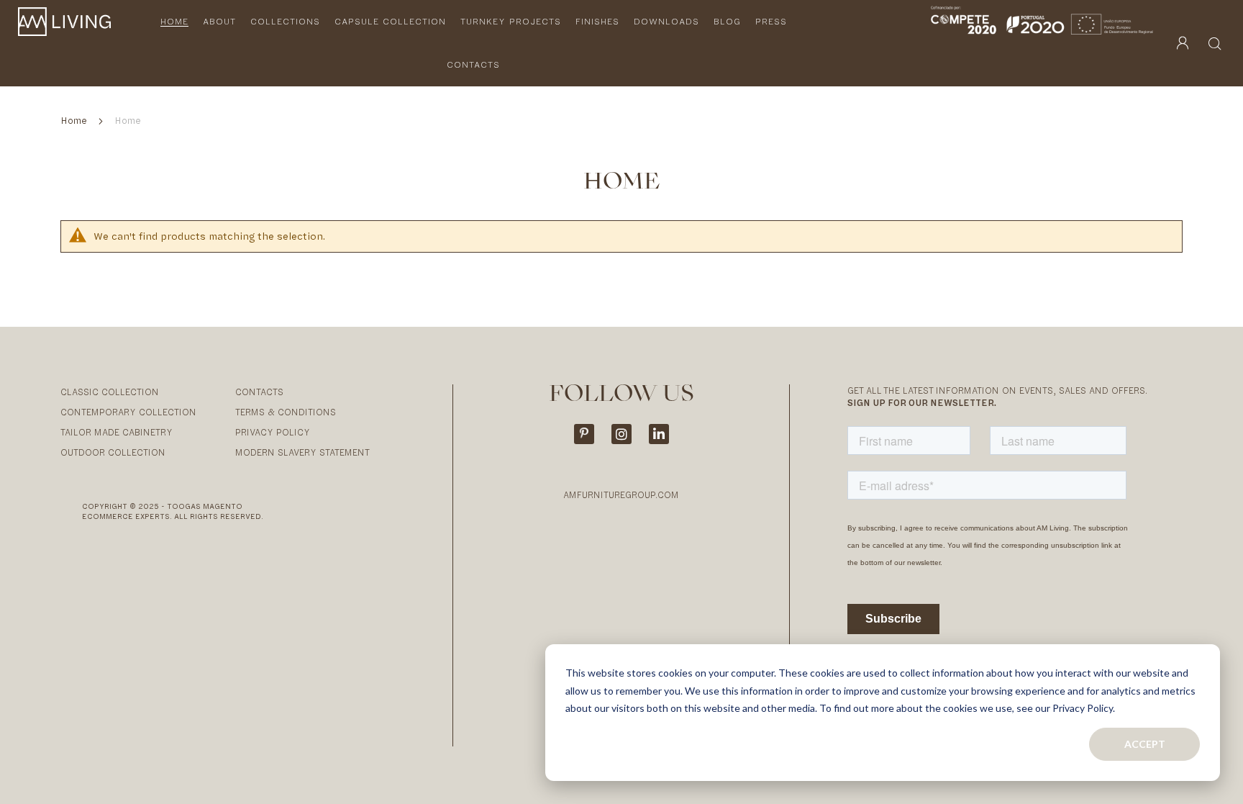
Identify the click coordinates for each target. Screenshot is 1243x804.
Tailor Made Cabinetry (116, 432)
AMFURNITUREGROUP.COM (621, 495)
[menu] (480, 43)
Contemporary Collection (128, 412)
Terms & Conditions (285, 412)
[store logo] (64, 43)
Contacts (259, 392)
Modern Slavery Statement (302, 452)
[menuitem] (174, 22)
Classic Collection (109, 392)
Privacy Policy (272, 432)
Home (75, 120)
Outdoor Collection (112, 452)
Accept (1144, 744)
